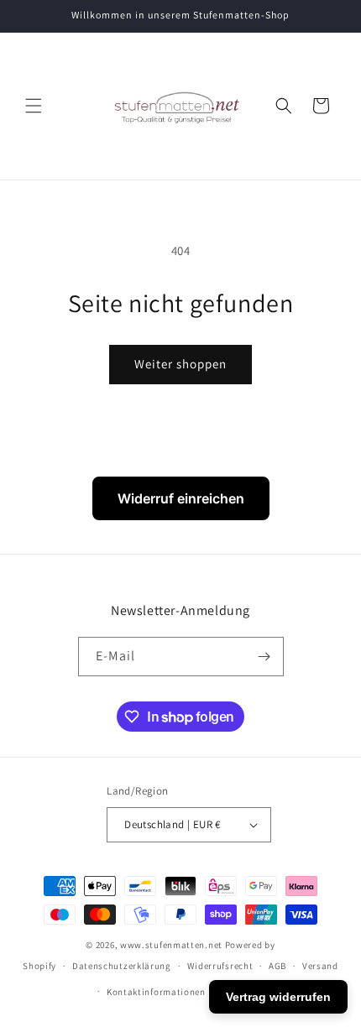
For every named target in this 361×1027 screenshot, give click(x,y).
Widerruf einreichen (181, 498)
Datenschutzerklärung (121, 966)
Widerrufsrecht (220, 966)
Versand (320, 966)
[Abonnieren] (264, 656)
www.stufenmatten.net (171, 945)
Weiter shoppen (180, 364)
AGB (277, 966)
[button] (33, 105)
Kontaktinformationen (156, 992)
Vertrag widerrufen (278, 997)
